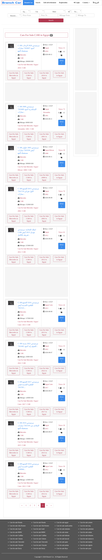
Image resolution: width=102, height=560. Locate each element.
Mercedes (23, 55)
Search (38, 2)
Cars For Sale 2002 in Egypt (44, 218)
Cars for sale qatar (62, 542)
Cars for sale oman (62, 532)
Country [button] (86, 2)
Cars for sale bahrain (62, 535)
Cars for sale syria (85, 548)
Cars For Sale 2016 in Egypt (44, 75)
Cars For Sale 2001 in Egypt (44, 136)
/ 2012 (23, 486)
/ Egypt (35, 64)
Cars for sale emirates (63, 529)
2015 (46, 428)
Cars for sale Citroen (16, 539)
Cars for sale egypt (62, 522)
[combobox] (25, 11)
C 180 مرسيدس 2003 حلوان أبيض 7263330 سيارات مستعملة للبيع (28, 150)
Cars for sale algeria (86, 545)
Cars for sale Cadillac (16, 535)
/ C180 (23, 68)
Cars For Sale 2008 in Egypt (44, 177)
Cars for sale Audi (15, 529)
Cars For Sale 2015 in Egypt (44, 452)
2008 (46, 153)
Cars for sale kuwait (62, 539)
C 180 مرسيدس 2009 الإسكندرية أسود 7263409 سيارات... (27, 109)
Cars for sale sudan (86, 532)
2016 (46, 51)
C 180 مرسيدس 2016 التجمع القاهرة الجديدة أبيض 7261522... (28, 305)
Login (77, 2)
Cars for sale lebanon (86, 535)
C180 (21, 58)
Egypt (47, 48)
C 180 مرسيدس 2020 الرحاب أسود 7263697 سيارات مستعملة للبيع (29, 48)
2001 (46, 115)
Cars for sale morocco (87, 539)
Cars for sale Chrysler (16, 545)
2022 (46, 349)
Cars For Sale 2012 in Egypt (44, 259)
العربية (96, 2)
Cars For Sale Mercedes (25, 64)
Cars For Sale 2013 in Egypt (44, 332)
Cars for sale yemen (86, 522)
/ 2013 (23, 325)
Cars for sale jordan (62, 545)
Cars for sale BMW (16, 532)
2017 (46, 387)
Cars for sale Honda (16, 522)
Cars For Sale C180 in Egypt (29, 75)
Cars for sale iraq (85, 526)
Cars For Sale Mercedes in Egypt (13, 75)
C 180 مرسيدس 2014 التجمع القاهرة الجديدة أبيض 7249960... (28, 466)
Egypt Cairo (49, 305)
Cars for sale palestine (87, 529)
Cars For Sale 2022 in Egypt (44, 370)
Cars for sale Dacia (16, 548)
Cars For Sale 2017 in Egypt (44, 411)
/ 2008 (24, 170)
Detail (62, 62)
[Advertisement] (36, 92)
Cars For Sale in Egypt (59, 74)
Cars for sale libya (62, 548)
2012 (46, 235)
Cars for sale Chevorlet (17, 542)
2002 (46, 194)
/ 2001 (27, 129)
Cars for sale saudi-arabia (64, 526)
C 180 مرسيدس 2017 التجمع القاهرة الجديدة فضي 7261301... (28, 384)
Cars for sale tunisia (86, 542)
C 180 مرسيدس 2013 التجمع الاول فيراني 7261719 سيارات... (28, 191)
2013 (46, 308)
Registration (63, 2)
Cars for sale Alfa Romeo (18, 526)
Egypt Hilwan (49, 150)
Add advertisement (49, 2)
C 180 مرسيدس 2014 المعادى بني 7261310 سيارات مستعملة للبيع (28, 425)
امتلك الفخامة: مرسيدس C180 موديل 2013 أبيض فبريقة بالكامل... (27, 232)
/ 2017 (23, 404)
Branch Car (28, 2)
